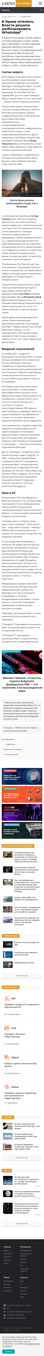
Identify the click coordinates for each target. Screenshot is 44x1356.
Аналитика (8, 1254)
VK (21, 1284)
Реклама (7, 1284)
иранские (6, 434)
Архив (6, 1263)
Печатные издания (24, 1269)
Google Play (19, 83)
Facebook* (20, 524)
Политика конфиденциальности (20, 1312)
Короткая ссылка (11, 754)
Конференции (26, 1250)
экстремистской (27, 89)
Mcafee (32, 554)
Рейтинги (7, 1257)
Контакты (7, 1290)
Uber (4, 527)
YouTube (23, 521)
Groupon (26, 527)
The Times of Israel (25, 264)
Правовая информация (16, 1318)
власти (22, 369)
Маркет (23, 1259)
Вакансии (7, 1287)
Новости (7, 1250)
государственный (10, 115)
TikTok (14, 473)
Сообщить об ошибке (15, 1315)
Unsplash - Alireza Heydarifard (32, 195)
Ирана (11, 77)
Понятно (8, 1351)
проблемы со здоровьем (19, 411)
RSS (8, 1308)
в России (15, 616)
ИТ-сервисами (27, 480)
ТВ (21, 1265)
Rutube (23, 1290)
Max (21, 1281)
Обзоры (7, 1260)
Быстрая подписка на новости (19, 1305)
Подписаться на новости (12, 749)
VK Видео (24, 1287)
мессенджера (33, 323)
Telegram (23, 473)
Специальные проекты (25, 1255)
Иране (6, 273)
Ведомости (32, 497)
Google (21, 560)
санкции (21, 583)
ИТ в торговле (24, 3)
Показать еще (22, 976)
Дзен (22, 1297)
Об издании (8, 1281)
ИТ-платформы (8, 381)
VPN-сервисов (18, 486)
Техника (23, 1262)
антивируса (22, 554)
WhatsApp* (7, 86)
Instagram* (31, 455)
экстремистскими (11, 719)
